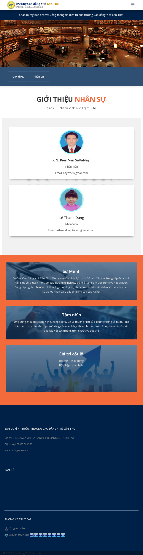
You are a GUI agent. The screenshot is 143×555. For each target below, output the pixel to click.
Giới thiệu (18, 76)
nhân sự (39, 76)
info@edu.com (20, 450)
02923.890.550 (24, 444)
